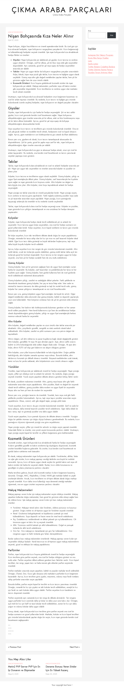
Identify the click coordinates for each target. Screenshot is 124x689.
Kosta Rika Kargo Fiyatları (98, 58)
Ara (89, 30)
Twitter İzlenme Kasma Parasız (100, 69)
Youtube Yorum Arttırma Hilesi (100, 72)
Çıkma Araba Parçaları (62, 9)
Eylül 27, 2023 (13, 40)
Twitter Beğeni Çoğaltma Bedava (101, 66)
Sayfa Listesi (93, 63)
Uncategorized (15, 32)
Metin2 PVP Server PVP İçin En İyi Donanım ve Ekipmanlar (24, 668)
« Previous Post (14, 647)
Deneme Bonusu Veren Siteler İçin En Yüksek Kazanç (61, 668)
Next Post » (75, 647)
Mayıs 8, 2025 (13, 674)
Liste (90, 61)
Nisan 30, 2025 (51, 674)
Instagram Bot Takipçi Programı (100, 55)
